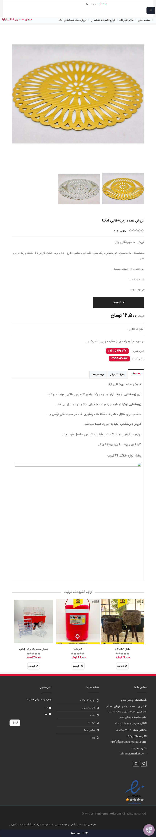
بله (46, 708)
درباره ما (91, 722)
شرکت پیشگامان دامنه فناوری (25, 825)
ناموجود (117, 302)
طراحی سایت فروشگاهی (82, 825)
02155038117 (119, 358)
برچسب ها (98, 374)
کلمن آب (78, 649)
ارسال (15, 722)
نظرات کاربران (117, 374)
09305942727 (117, 351)
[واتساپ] (136, 763)
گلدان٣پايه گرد (122, 649)
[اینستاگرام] (143, 763)
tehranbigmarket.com (133, 753)
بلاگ (92, 715)
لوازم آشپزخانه (87, 700)
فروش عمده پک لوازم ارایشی (33, 649)
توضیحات (136, 374)
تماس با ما (89, 730)
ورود (92, 737)
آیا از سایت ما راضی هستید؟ (39, 699)
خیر (46, 714)
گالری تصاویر (88, 708)
